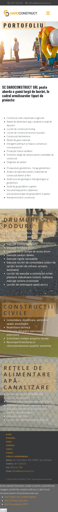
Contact (9, 452)
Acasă (8, 434)
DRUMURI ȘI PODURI (26, 223)
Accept (3, 510)
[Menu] (48, 13)
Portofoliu (10, 438)
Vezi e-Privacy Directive (16, 500)
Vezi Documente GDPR (16, 504)
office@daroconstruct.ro (40, 3)
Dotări (9, 441)
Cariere (9, 449)
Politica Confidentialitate (17, 456)
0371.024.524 (17, 3)
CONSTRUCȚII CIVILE (29, 310)
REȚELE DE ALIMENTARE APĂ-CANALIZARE (28, 377)
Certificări (10, 445)
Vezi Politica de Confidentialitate (20, 496)
